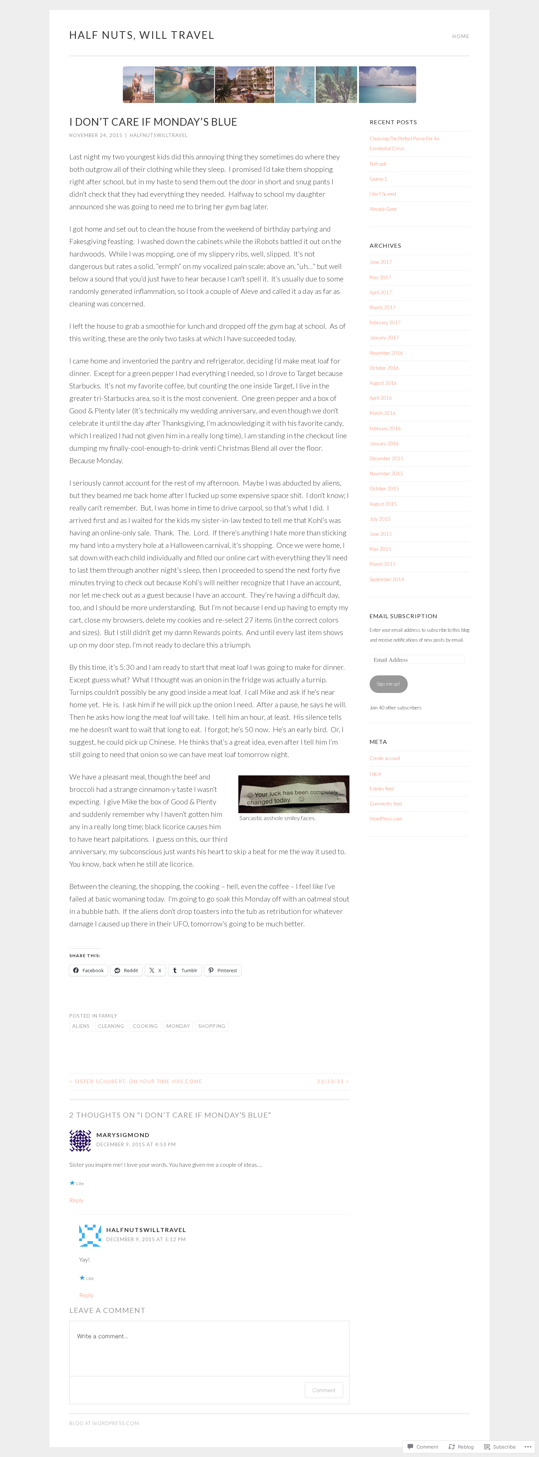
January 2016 (384, 443)
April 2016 (381, 398)
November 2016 (386, 353)
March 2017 (383, 307)
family (108, 1016)
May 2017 (380, 277)
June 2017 (381, 262)
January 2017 (384, 337)
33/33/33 (333, 1081)
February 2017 (385, 322)
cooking (145, 1026)
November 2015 (386, 473)
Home (461, 36)
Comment (324, 1390)
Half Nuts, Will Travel (142, 35)
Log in (375, 774)
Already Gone (383, 209)
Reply (76, 1199)
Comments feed (386, 804)
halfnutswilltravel (159, 135)
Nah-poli (378, 164)
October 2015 (384, 488)
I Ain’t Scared (383, 194)
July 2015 (380, 519)
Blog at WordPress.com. (104, 1423)
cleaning (111, 1026)
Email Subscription (403, 615)
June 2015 (381, 534)
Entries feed (382, 789)
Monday (178, 1026)
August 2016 (383, 383)
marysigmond (123, 1134)
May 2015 (380, 549)
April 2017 (381, 292)
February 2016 (385, 428)
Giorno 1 (378, 179)
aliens (81, 1026)
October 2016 (384, 368)
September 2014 (387, 579)
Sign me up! (388, 684)
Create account (385, 758)
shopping (211, 1026)
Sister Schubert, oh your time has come (136, 1081)
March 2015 (383, 564)
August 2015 (383, 504)
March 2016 (383, 413)
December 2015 (386, 458)
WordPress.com (386, 819)
